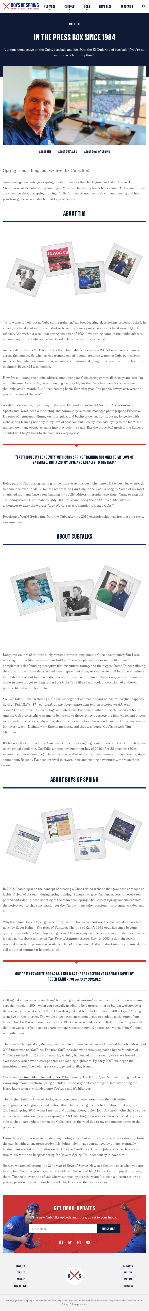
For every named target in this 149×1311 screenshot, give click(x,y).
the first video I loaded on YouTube (44, 1078)
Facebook (128, 1265)
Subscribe (127, 6)
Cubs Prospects (98, 6)
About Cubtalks (67, 152)
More (87, 6)
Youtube (128, 1279)
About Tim (45, 152)
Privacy (21, 1279)
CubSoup (70, 6)
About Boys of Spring (97, 152)
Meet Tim (20, 1265)
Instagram (128, 1285)
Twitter (128, 1272)
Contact (21, 1272)
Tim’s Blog (105, 6)
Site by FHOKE (21, 1285)
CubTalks (49, 6)
